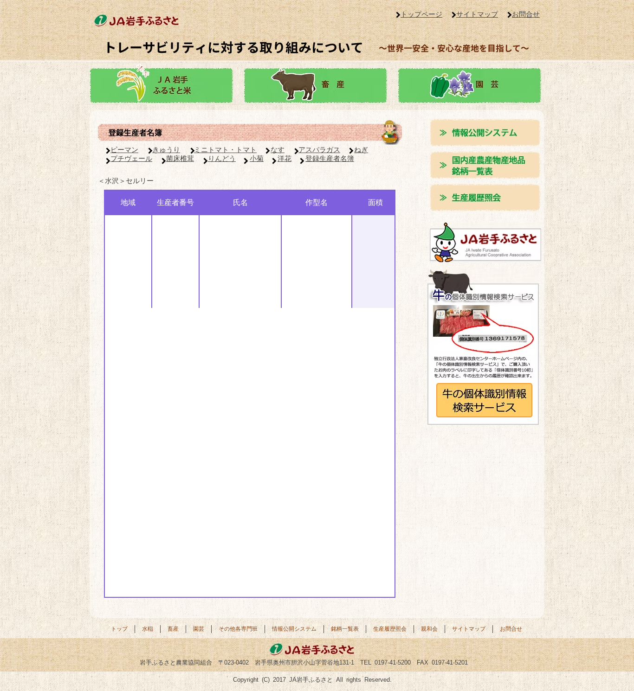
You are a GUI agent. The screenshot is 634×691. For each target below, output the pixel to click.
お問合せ (526, 14)
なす (278, 150)
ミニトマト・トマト (225, 150)
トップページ (421, 14)
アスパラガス (319, 150)
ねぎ (361, 150)
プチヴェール (131, 158)
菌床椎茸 (180, 158)
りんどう (222, 158)
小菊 (257, 158)
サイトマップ (477, 14)
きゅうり (166, 150)
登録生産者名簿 (329, 158)
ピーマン (124, 150)
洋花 (284, 158)
